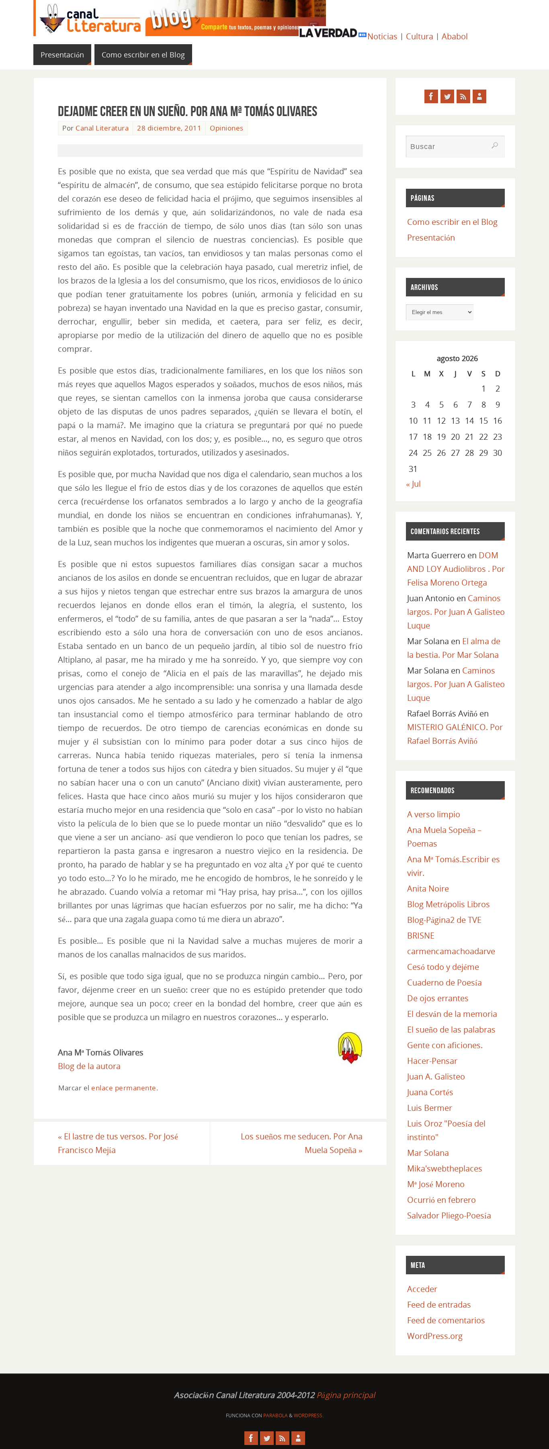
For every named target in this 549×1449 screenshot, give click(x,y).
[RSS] (463, 96)
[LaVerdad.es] (333, 36)
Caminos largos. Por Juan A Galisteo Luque (456, 612)
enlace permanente (123, 1087)
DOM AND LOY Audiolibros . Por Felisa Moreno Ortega (456, 569)
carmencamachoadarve (451, 951)
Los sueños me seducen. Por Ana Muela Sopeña (302, 1143)
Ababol (455, 36)
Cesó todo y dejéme (443, 966)
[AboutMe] (479, 96)
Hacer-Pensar (432, 1060)
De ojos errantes (438, 998)
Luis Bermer (429, 1107)
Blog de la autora (89, 1066)
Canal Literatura (102, 128)
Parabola (275, 1415)
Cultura (419, 36)
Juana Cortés (430, 1092)
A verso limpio (433, 814)
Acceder (422, 1289)
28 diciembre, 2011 (169, 128)
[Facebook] (431, 96)
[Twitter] (447, 96)
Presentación (431, 237)
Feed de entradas (439, 1304)
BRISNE (420, 935)
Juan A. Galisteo (436, 1076)
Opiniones (227, 128)
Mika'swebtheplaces (444, 1168)
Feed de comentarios (446, 1320)
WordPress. (309, 1415)
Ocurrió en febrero (441, 1199)
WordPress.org (435, 1336)
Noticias (382, 36)
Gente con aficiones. (445, 1045)
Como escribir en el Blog (452, 221)
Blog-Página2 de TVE (444, 919)
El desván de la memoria (452, 1013)
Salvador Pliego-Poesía (449, 1215)
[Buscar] (495, 145)
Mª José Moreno (436, 1184)
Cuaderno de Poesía (444, 982)
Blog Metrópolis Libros (448, 904)
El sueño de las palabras (451, 1029)
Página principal (345, 1395)
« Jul (413, 483)
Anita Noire (428, 888)
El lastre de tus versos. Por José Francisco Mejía (118, 1143)
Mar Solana (428, 1152)
